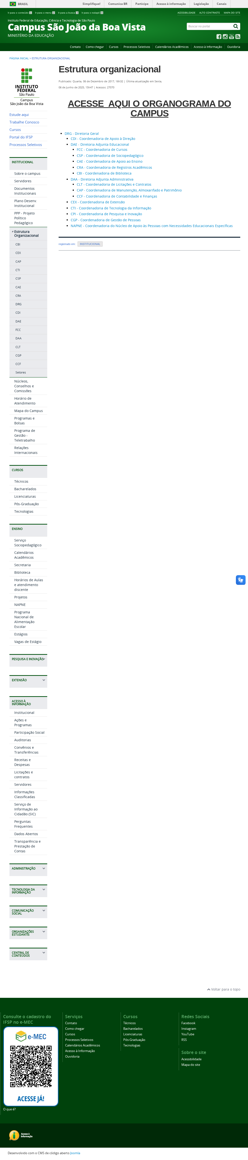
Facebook (188, 1023)
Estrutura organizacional (110, 69)
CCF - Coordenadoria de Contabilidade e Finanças (117, 196)
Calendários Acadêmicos (172, 47)
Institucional (24, 712)
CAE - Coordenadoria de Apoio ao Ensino (109, 161)
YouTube (187, 1034)
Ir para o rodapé (92, 12)
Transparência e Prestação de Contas (27, 846)
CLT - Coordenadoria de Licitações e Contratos (114, 184)
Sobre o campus (27, 173)
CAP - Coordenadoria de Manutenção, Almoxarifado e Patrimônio (129, 190)
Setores (21, 372)
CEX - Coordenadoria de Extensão (98, 202)
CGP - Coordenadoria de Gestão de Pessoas (106, 220)
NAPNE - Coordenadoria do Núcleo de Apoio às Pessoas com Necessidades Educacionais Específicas (152, 225)
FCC (18, 330)
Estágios (21, 634)
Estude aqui (19, 114)
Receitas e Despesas (22, 762)
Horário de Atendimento (24, 400)
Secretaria (22, 565)
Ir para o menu (44, 12)
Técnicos (21, 481)
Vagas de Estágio (27, 641)
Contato (75, 47)
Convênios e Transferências (26, 750)
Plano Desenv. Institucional (25, 203)
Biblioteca (22, 572)
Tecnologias (23, 511)
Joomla (75, 1153)
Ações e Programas (23, 722)
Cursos (113, 47)
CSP (18, 278)
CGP (18, 355)
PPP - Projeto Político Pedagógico (24, 218)
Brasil (23, 4)
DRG (19, 304)
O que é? (9, 1109)
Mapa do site (232, 12)
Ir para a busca (68, 12)
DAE (18, 321)
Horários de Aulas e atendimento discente (28, 585)
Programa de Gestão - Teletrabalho (24, 435)
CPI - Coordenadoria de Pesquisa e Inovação (106, 214)
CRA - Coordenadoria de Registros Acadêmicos (114, 167)
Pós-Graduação (26, 504)
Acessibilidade (186, 12)
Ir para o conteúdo (19, 12)
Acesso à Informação (208, 47)
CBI (18, 244)
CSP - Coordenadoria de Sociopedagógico (110, 155)
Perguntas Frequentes (23, 824)
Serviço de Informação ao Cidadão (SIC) (26, 809)
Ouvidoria (233, 47)
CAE (18, 287)
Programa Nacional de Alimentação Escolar (24, 619)
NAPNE (20, 604)
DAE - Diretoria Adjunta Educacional (100, 144)
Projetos (20, 597)
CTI (18, 270)
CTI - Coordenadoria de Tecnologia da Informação (111, 208)
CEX (18, 253)
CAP (18, 261)
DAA (19, 338)
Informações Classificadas (24, 794)
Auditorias (22, 740)
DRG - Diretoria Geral (82, 133)
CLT (18, 347)
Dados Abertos (26, 834)
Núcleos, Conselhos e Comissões (24, 386)
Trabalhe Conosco (24, 122)
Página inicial (19, 58)
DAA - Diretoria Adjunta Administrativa (102, 179)
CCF (18, 364)
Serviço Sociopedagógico (27, 542)
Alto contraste (209, 12)
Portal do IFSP (21, 137)
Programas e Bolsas (24, 420)
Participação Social (29, 732)
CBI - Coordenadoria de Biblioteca (104, 173)
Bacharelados (25, 489)
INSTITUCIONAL (90, 244)
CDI (18, 312)
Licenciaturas (25, 496)
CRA (18, 296)
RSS (184, 1040)
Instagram (188, 1029)
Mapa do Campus (28, 410)
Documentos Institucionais (25, 191)
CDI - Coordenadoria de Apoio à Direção (103, 138)
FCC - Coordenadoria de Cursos (102, 149)
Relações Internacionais (26, 450)
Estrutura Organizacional (26, 233)
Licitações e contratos (23, 774)
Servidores (22, 181)
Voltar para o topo (225, 989)
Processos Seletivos (137, 47)
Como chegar (95, 47)
